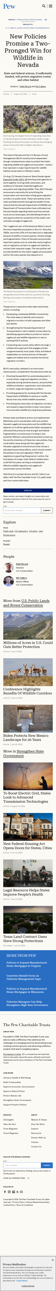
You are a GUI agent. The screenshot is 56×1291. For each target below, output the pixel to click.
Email (5, 506)
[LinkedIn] (13, 1191)
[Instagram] (9, 1191)
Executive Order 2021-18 (15, 179)
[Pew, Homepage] (9, 6)
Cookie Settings (28, 1286)
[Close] (53, 1260)
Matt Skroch (22, 564)
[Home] (26, 1024)
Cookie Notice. (22, 1281)
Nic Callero (21, 577)
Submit (46, 510)
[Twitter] (17, 1192)
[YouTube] (21, 1191)
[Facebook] (5, 1191)
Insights (7, 1115)
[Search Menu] (44, 6)
